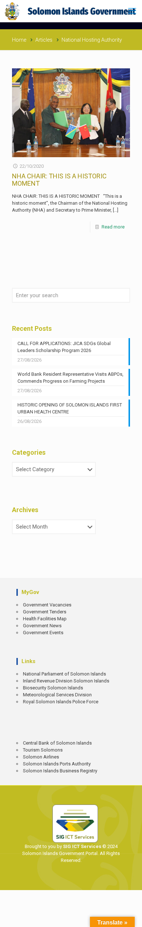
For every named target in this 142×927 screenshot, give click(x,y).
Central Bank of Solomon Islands (57, 743)
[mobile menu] (132, 11)
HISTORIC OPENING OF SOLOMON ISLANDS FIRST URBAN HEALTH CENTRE (69, 408)
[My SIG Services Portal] (71, 11)
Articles (43, 40)
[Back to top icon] (131, 916)
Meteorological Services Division (57, 694)
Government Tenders (44, 611)
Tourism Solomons (43, 750)
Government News (42, 625)
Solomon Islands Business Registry (60, 770)
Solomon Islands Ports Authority (57, 764)
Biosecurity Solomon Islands (53, 687)
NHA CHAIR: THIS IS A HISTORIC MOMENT (59, 179)
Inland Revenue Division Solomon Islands (66, 681)
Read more (113, 227)
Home (19, 40)
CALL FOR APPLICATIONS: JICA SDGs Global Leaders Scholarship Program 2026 (64, 347)
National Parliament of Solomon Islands (64, 674)
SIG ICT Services (81, 846)
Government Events (43, 632)
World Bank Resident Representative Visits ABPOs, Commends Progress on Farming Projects (70, 377)
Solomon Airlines (41, 757)
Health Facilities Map (45, 618)
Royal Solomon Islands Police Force (60, 701)
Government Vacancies (47, 605)
